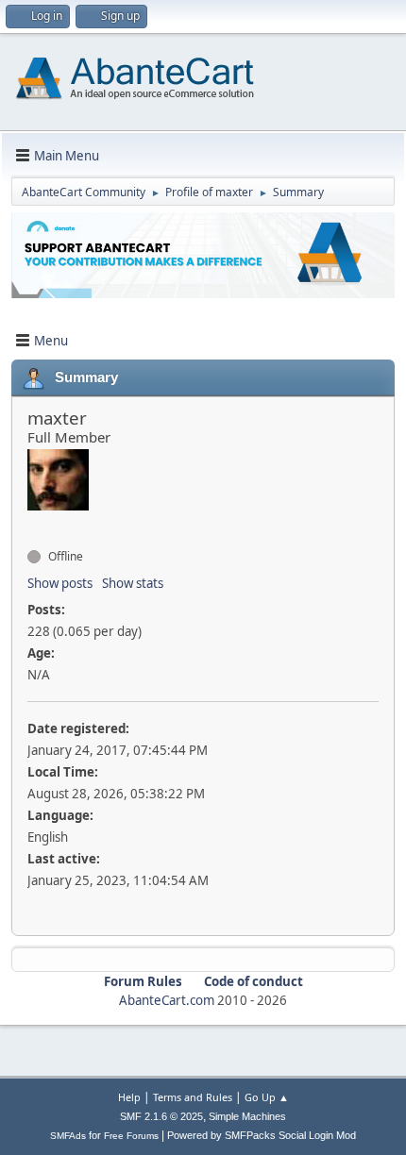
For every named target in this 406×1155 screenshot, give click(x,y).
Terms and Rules (192, 1097)
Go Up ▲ (267, 1097)
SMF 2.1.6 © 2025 (161, 1116)
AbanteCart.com (166, 1000)
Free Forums (131, 1135)
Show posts (60, 583)
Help (129, 1097)
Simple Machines (247, 1116)
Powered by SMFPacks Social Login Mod (261, 1135)
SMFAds (68, 1135)
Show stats (132, 583)
